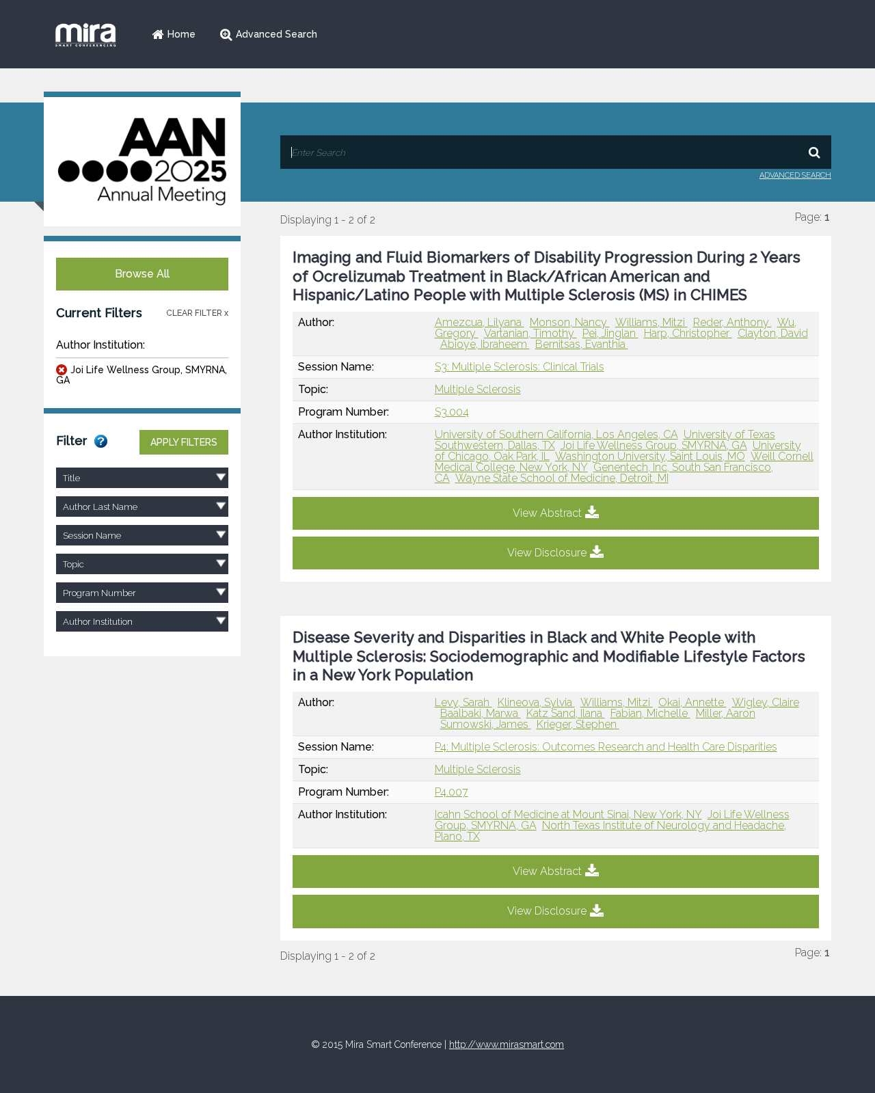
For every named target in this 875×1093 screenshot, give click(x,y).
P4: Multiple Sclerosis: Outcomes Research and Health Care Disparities (606, 746)
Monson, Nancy (570, 322)
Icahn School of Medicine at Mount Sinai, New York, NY (568, 814)
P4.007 (451, 791)
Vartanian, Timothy (530, 333)
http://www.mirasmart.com (506, 1044)
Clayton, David (773, 333)
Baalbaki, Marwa (480, 713)
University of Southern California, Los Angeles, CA (556, 434)
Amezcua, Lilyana (479, 322)
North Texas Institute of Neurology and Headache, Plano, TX (610, 831)
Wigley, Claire (765, 702)
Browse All (142, 273)
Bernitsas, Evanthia (581, 344)
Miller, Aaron (725, 713)
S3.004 (452, 411)
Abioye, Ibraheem (485, 344)
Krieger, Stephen (578, 724)
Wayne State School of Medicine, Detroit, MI (562, 478)
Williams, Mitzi (651, 322)
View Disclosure (547, 552)
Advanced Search (276, 34)
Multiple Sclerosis (478, 389)
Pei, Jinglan (610, 333)
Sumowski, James (485, 724)
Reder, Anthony (732, 322)
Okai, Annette (692, 702)
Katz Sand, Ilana (565, 713)
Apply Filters (183, 442)
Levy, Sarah (463, 702)
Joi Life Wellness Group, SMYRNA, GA (141, 375)
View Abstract (547, 513)
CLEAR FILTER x (197, 313)
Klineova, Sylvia (536, 702)
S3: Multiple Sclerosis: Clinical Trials (519, 366)
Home (181, 34)
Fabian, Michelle (650, 713)
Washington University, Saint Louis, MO (650, 456)
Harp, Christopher (688, 333)
